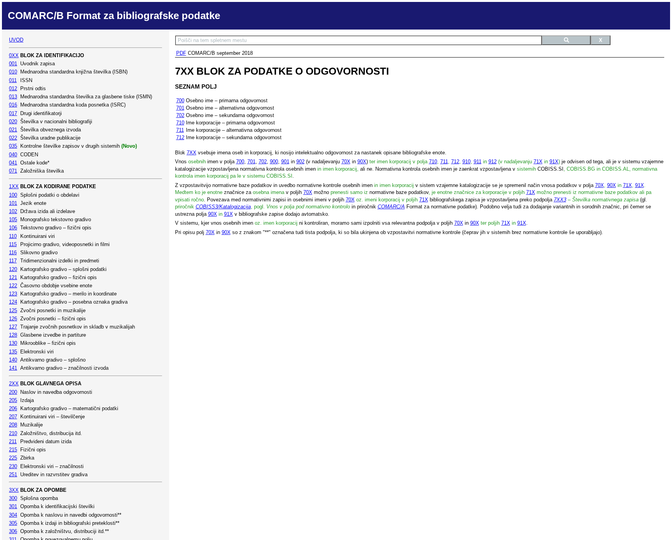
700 (180, 100)
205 (13, 400)
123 (13, 294)
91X (554, 161)
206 (13, 408)
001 (13, 63)
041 (13, 163)
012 (13, 88)
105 (13, 219)
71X (538, 161)
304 (13, 515)
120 (13, 269)
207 (13, 416)
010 (13, 72)
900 (274, 161)
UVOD (16, 40)
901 (285, 161)
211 (13, 441)
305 (13, 523)
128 (13, 335)
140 (13, 360)
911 (477, 161)
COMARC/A (391, 207)
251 (13, 474)
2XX (14, 383)
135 (13, 352)
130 (13, 343)
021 (13, 130)
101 (13, 203)
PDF (181, 53)
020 (13, 121)
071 (13, 171)
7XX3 (560, 200)
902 (300, 161)
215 (13, 450)
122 (13, 285)
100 (13, 195)
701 (180, 108)
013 (13, 97)
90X (361, 161)
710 (180, 123)
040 (13, 154)
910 (466, 161)
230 (13, 466)
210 (13, 433)
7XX (191, 153)
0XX (14, 55)
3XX (14, 490)
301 (13, 506)
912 (492, 161)
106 (13, 228)
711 (180, 130)
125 (13, 310)
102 (13, 211)
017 (13, 113)
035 (13, 146)
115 (13, 244)
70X (345, 161)
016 (13, 105)
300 (13, 498)
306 (13, 531)
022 (13, 138)
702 (180, 115)
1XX (14, 186)
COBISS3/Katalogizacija (223, 207)
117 (13, 261)
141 (13, 368)
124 (13, 302)
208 (13, 425)
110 (13, 236)
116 (13, 252)
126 (13, 319)
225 (13, 458)
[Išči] (566, 40)
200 (13, 392)
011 (13, 80)
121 (13, 277)
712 (180, 137)
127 (13, 327)
